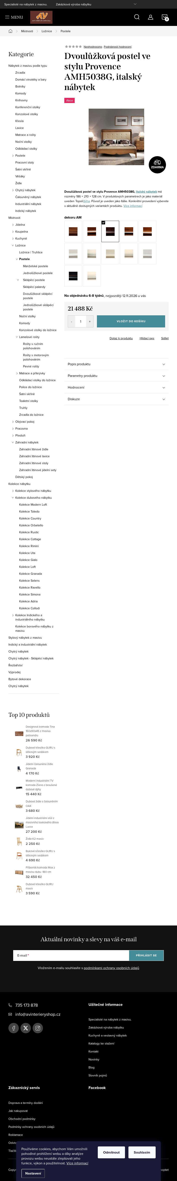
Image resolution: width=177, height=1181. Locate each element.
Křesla (19, 121)
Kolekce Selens (29, 580)
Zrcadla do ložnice (31, 415)
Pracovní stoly (24, 162)
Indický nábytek (25, 211)
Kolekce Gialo (28, 560)
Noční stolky (23, 142)
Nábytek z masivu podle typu (27, 65)
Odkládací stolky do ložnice (37, 380)
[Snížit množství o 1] (71, 321)
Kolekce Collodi (29, 608)
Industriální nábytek (28, 204)
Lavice (19, 128)
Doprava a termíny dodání (25, 1103)
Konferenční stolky (27, 107)
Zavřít (88, 337)
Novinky (93, 1059)
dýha (86, 201)
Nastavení (33, 1173)
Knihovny (21, 100)
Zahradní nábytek (26, 442)
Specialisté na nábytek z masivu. (25, 4)
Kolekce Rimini (29, 546)
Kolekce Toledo (29, 511)
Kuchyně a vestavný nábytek (107, 1035)
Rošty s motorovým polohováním (36, 357)
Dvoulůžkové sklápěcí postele (37, 296)
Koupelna (21, 231)
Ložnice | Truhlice (31, 252)
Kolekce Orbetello (31, 525)
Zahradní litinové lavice (34, 456)
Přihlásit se (146, 955)
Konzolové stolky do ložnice (38, 330)
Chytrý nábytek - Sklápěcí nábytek (31, 658)
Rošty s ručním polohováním (33, 346)
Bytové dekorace (19, 679)
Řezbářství (15, 665)
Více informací (77, 1163)
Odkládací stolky (26, 148)
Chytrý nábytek (25, 190)
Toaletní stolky (28, 401)
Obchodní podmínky (21, 1119)
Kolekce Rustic (29, 532)
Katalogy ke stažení (101, 1043)
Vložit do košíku (131, 321)
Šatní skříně (23, 169)
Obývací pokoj (24, 421)
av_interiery (38, 1028)
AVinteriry (26, 1028)
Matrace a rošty (25, 135)
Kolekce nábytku (19, 484)
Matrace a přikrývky (32, 373)
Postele (20, 155)
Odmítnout (111, 1152)
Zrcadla (20, 72)
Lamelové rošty (29, 337)
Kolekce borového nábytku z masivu (34, 628)
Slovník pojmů (97, 1075)
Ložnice (20, 245)
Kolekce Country (30, 518)
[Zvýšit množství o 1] (89, 321)
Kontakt (93, 1051)
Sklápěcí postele (34, 280)
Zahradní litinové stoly (33, 463)
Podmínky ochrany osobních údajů (31, 1127)
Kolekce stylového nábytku (33, 491)
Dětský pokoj (24, 477)
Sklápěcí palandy (34, 287)
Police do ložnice (30, 387)
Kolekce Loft (27, 567)
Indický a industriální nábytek (27, 644)
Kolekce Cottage (30, 539)
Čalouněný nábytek (28, 197)
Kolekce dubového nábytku (33, 497)
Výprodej (14, 672)
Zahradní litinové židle (33, 449)
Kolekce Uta (27, 553)
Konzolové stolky (26, 114)
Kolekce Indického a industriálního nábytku (30, 617)
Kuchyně (21, 238)
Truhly (23, 408)
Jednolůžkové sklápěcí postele (38, 307)
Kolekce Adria (28, 601)
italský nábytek (146, 191)
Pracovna (21, 428)
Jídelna (20, 224)
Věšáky (20, 176)
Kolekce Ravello (29, 587)
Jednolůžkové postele (38, 273)
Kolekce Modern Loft (33, 504)
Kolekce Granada (30, 573)
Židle (18, 183)
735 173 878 (26, 1005)
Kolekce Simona (29, 594)
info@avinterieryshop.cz (37, 1014)
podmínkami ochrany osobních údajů (111, 967)
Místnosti (14, 218)
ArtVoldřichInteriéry (13, 1028)
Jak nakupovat (18, 1111)
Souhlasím (142, 1152)
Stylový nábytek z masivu (25, 637)
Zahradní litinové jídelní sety (37, 470)
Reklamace (15, 1135)
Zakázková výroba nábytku (73, 4)
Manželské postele (35, 266)
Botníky (20, 86)
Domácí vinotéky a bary (30, 79)
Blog (91, 1067)
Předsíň (20, 435)
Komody (20, 93)
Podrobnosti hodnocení (117, 46)
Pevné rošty (31, 366)
